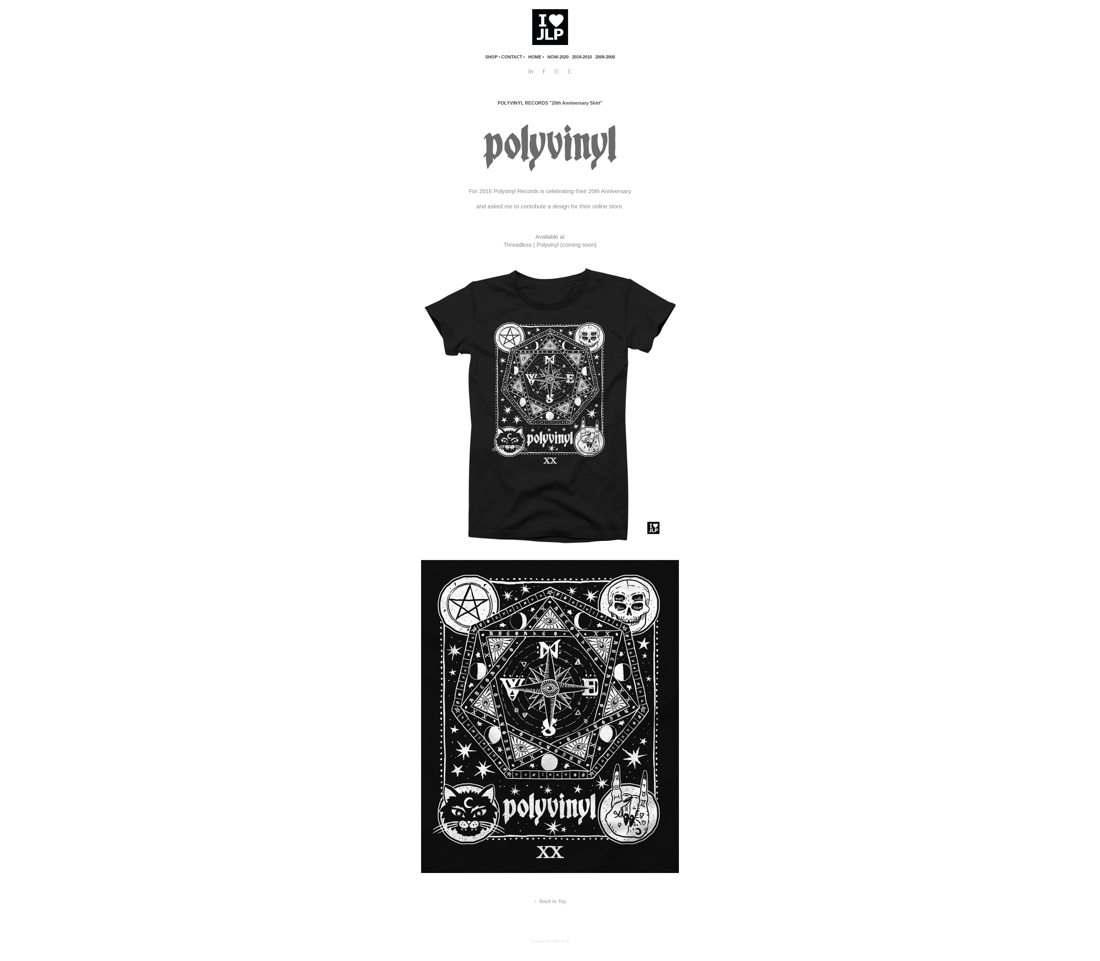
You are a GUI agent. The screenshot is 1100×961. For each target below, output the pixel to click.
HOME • (536, 56)
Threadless (518, 245)
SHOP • (492, 56)
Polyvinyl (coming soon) (567, 245)
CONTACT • (513, 56)
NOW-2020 (558, 56)
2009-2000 (605, 56)
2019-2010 (582, 56)
